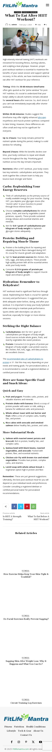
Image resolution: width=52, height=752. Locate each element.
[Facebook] (14, 506)
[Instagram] (18, 742)
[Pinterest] (27, 506)
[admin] (7, 24)
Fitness (17, 12)
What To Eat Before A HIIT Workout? (38, 518)
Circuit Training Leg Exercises (26, 703)
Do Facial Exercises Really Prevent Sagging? (26, 619)
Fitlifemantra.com (20, 749)
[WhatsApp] (33, 506)
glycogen (42, 117)
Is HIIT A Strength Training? (12, 518)
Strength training (29, 12)
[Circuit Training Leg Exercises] (26, 681)
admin (14, 24)
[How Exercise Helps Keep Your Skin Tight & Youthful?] (26, 552)
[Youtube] (40, 742)
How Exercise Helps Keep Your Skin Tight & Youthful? (26, 575)
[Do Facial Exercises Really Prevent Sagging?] (26, 597)
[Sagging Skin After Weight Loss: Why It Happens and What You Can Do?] (26, 640)
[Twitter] (20, 506)
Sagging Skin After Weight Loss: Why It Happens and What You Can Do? (26, 662)
